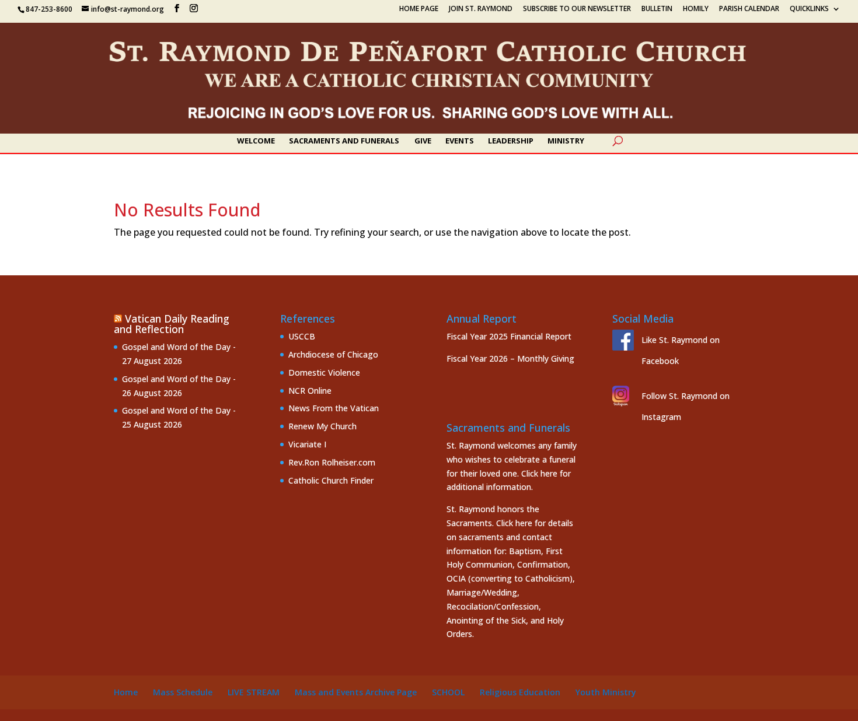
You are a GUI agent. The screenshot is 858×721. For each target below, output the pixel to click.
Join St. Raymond (480, 9)
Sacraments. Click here (489, 522)
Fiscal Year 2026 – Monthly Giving (510, 358)
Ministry (565, 141)
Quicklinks (809, 9)
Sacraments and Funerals (344, 141)
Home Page (418, 9)
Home (126, 692)
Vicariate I (307, 444)
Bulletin (656, 9)
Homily (696, 9)
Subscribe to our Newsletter (577, 9)
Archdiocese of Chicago (333, 354)
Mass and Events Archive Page (356, 692)
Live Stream (254, 692)
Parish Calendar (749, 9)
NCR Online (310, 390)
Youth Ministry (606, 692)
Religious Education (520, 692)
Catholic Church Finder (331, 480)
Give (422, 141)
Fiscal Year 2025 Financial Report (509, 336)
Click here (539, 473)
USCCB (301, 336)
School (448, 692)
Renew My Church (322, 426)
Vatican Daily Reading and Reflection (171, 324)
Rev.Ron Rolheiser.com (331, 462)
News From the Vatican (333, 408)
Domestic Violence (324, 372)
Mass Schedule (182, 692)
